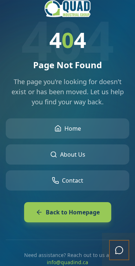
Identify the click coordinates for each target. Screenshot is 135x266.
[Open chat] (119, 250)
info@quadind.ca (67, 262)
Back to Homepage (73, 212)
